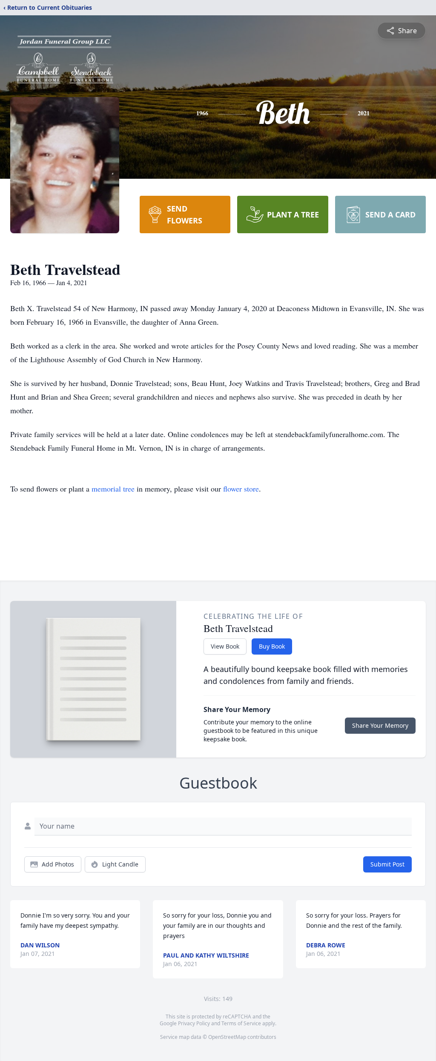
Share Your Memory (380, 725)
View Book (225, 646)
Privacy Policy (194, 1023)
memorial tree (113, 488)
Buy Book (272, 646)
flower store (241, 488)
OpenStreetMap (227, 1037)
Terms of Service (241, 1023)
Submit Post (387, 864)
